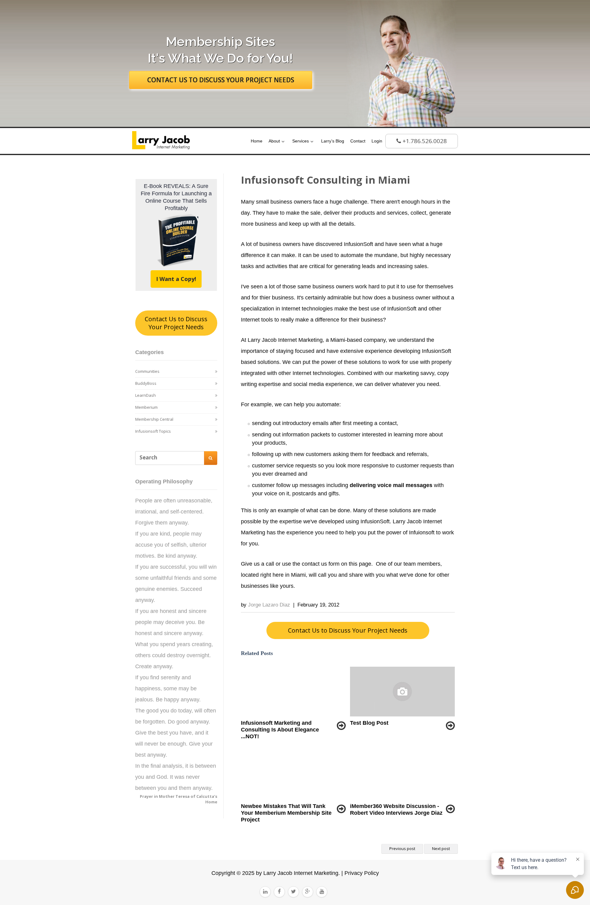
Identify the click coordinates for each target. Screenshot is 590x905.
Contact (357, 140)
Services (300, 140)
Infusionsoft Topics (153, 431)
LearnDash (145, 395)
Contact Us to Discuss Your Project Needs (176, 323)
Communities (147, 371)
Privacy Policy (361, 873)
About (274, 140)
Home (256, 140)
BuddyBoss (145, 383)
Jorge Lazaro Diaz (269, 605)
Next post (441, 848)
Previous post (402, 848)
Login (377, 140)
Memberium (146, 407)
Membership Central (154, 419)
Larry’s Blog (332, 140)
